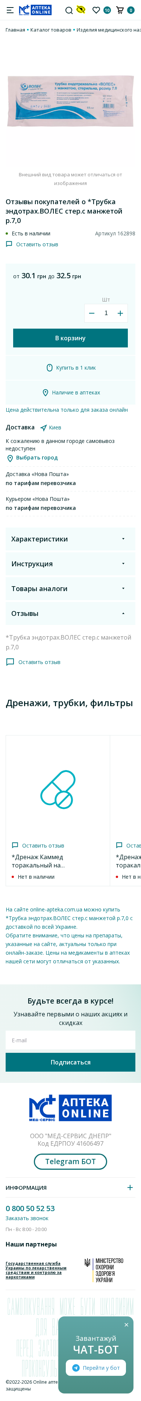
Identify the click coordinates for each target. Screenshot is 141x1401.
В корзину (70, 338)
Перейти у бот (101, 1367)
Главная (15, 29)
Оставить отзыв (37, 244)
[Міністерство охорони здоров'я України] (104, 1270)
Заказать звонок (27, 1218)
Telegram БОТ (70, 1161)
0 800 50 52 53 (30, 1208)
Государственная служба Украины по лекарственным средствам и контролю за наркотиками (36, 1270)
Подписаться (71, 1062)
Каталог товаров (50, 29)
